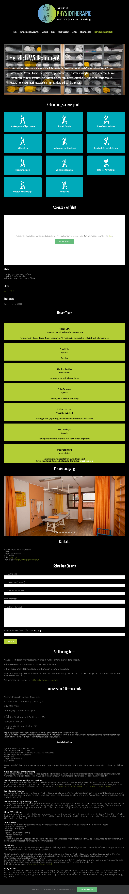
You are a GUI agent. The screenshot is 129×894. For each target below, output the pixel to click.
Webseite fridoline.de (86, 461)
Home (110, 236)
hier (74, 889)
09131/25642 (14, 558)
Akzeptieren (64, 242)
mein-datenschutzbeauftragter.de (40, 864)
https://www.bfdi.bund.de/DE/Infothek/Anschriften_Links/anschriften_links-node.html (82, 786)
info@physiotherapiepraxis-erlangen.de (27, 560)
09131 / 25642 (9, 291)
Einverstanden (87, 889)
